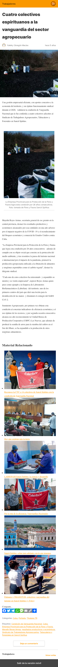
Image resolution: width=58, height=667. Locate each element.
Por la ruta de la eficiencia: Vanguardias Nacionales (26, 513)
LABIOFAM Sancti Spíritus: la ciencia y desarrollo (26, 476)
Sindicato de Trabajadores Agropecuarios (20, 632)
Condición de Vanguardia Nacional (26, 624)
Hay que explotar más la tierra (17, 439)
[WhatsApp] (17, 612)
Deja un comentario (29, 643)
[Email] (26, 612)
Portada (22, 618)
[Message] (21, 612)
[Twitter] (8, 612)
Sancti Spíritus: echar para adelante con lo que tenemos (27, 553)
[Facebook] (4, 612)
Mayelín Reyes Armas (11, 629)
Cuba (15, 618)
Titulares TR (32, 618)
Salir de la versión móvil (29, 663)
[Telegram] (13, 612)
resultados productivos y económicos (38, 629)
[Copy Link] (30, 612)
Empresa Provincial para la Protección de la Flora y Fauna (27, 626)
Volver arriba (50, 655)
